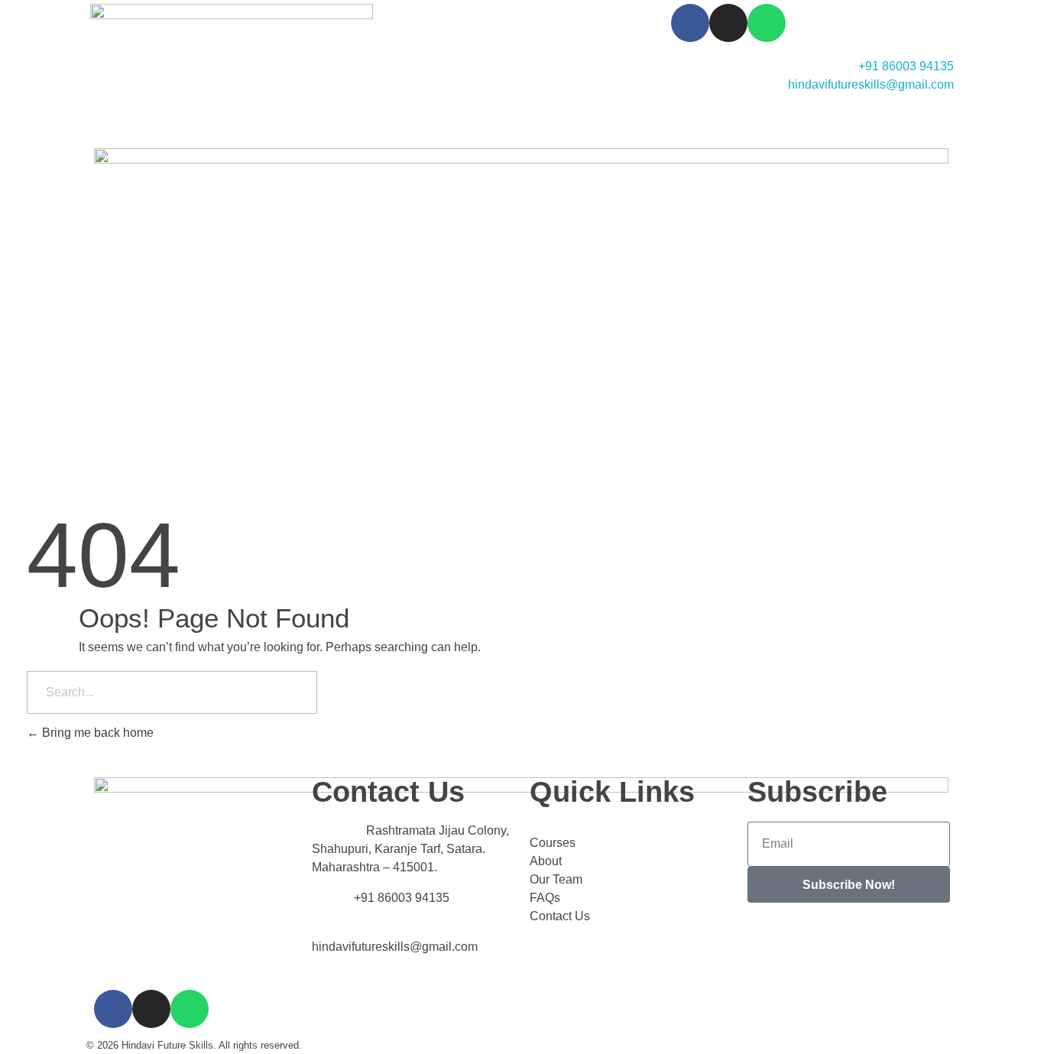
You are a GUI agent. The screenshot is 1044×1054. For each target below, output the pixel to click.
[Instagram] (728, 23)
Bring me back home (96, 732)
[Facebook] (690, 23)
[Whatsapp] (766, 23)
